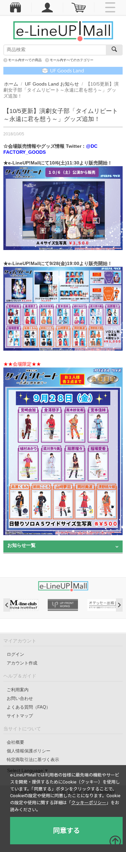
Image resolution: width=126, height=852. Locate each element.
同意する (66, 831)
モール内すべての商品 (25, 60)
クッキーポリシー (88, 802)
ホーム (11, 84)
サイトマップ (20, 715)
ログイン (15, 654)
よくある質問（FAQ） (28, 707)
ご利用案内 (18, 689)
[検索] (114, 49)
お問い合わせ (20, 698)
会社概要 (15, 742)
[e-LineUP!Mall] (63, 30)
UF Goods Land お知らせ (52, 84)
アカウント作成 (22, 662)
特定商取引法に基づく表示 (33, 759)
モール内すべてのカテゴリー (71, 60)
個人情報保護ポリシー (28, 750)
